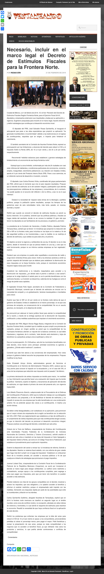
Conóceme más (78, 97)
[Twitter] (2, 17)
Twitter (86, 105)
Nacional (25, 555)
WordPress (65, 571)
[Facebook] (2, 13)
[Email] (2, 25)
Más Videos (76, 321)
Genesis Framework (55, 571)
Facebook (73, 105)
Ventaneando (34, 15)
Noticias (34, 555)
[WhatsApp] (2, 21)
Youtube (79, 105)
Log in (71, 571)
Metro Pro (45, 571)
